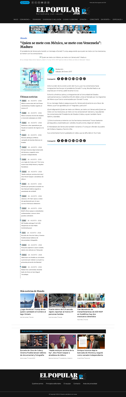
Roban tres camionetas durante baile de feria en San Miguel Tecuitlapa (31, 272)
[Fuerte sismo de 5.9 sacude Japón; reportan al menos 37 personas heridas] (62, 300)
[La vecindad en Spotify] (32, 79)
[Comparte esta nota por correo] (73, 78)
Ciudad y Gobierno (70, 19)
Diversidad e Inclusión (52, 19)
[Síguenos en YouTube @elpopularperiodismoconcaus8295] (42, 2)
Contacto (77, 384)
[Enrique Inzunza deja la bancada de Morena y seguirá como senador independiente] (91, 341)
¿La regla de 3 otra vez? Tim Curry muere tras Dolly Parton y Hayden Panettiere (32, 164)
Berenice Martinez (53, 358)
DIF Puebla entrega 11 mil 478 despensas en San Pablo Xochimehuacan (30, 225)
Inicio (16, 19)
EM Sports (105, 19)
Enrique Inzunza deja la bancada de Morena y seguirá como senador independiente (32, 152)
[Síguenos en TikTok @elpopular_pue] (45, 2)
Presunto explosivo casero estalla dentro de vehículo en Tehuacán (32, 249)
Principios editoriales (53, 384)
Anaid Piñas (80, 358)
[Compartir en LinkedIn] (80, 78)
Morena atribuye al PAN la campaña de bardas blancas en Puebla (31, 140)
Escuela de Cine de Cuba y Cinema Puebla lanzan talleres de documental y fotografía (32, 238)
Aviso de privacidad (90, 384)
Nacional (87, 358)
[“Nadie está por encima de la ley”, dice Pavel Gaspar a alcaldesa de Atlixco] (62, 341)
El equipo (67, 384)
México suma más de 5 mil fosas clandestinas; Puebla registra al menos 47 (32, 106)
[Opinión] (63, 29)
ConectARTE (94, 19)
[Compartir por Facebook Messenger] (77, 78)
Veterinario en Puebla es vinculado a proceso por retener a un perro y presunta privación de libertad (32, 260)
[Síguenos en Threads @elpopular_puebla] (48, 2)
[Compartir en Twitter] (62, 78)
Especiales (117, 19)
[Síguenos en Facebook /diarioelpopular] (32, 2)
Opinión (83, 19)
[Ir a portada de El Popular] (63, 11)
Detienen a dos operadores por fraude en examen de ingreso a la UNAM (32, 128)
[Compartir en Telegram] (69, 78)
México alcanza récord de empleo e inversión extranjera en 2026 (32, 117)
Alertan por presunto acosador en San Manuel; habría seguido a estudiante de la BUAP (32, 189)
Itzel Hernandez (24, 317)
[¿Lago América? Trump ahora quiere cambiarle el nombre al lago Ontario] (34, 300)
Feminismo (37, 19)
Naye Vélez (80, 319)
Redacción (59, 69)
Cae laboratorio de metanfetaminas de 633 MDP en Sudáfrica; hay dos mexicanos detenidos (90, 313)
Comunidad (24, 19)
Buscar (26, 2)
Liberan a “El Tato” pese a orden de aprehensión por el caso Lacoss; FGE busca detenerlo (32, 201)
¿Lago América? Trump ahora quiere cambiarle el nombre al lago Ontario (33, 311)
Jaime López (23, 358)
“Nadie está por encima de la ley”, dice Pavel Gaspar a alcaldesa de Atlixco (32, 177)
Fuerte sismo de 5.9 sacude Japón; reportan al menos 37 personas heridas (61, 311)
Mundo (23, 38)
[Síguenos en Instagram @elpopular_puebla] (39, 2)
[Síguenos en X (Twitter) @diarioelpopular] (36, 2)
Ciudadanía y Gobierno (65, 358)
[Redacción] (50, 70)
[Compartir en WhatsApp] (65, 78)
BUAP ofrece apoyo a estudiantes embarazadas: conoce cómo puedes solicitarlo (32, 213)
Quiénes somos (37, 384)
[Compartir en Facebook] (58, 78)
